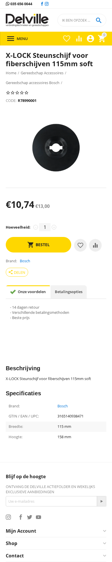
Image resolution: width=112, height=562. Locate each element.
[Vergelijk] (95, 245)
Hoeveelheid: (18, 227)
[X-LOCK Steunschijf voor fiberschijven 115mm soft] (56, 148)
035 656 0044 (20, 4)
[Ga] (101, 501)
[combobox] (81, 20)
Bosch (62, 406)
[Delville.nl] (27, 20)
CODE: (11, 100)
